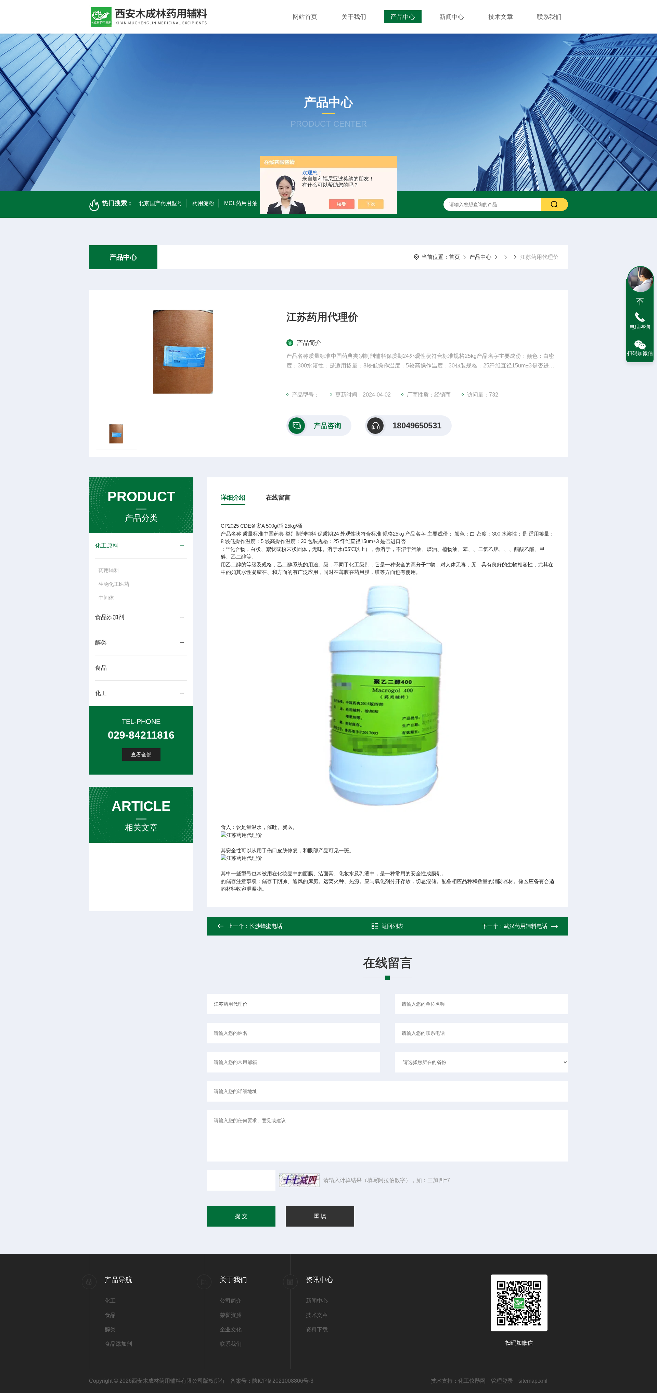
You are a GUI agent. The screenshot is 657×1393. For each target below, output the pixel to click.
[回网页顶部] (640, 302)
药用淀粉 (203, 203)
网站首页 (305, 16)
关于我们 (354, 16)
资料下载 (317, 1329)
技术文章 (500, 16)
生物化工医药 (114, 584)
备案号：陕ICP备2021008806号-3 (271, 1381)
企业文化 (231, 1329)
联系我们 (549, 16)
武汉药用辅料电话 (526, 926)
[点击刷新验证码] (299, 1180)
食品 (101, 668)
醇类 (101, 642)
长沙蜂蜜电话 (265, 926)
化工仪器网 (472, 1381)
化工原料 (106, 545)
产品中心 (402, 16)
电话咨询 (640, 327)
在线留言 (278, 497)
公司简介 (231, 1301)
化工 (101, 693)
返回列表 (392, 926)
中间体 (106, 598)
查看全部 (141, 754)
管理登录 (502, 1381)
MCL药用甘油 (241, 203)
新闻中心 (451, 16)
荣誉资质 (231, 1315)
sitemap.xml (533, 1381)
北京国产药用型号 (160, 203)
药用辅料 (109, 570)
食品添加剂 (109, 617)
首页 (454, 257)
